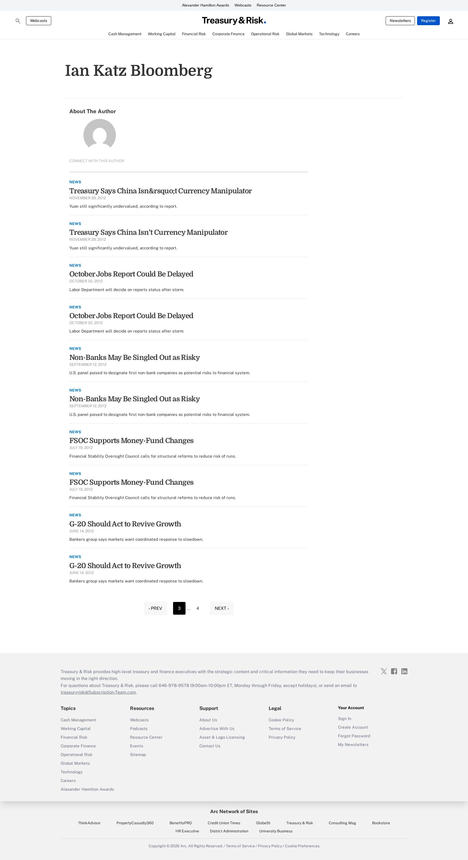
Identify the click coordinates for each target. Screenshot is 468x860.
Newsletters (400, 20)
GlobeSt (263, 823)
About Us (208, 720)
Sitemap (138, 754)
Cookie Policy (281, 720)
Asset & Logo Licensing (222, 737)
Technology (72, 772)
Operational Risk (76, 754)
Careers (68, 780)
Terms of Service (285, 728)
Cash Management (78, 720)
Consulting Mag (342, 823)
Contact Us (209, 746)
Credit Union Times (224, 823)
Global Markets (75, 763)
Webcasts (243, 5)
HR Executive (187, 831)
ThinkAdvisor (89, 823)
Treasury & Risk (299, 823)
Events (136, 746)
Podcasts (139, 728)
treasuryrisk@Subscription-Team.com (98, 692)
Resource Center (271, 5)
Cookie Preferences (302, 846)
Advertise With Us (217, 728)
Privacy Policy (282, 737)
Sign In (344, 718)
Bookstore (381, 823)
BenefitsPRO (181, 823)
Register (428, 20)
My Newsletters (353, 744)
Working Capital (76, 728)
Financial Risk (74, 737)
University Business (275, 831)
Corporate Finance (78, 746)
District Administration (229, 831)
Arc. (183, 846)
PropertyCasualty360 (135, 823)
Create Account (353, 727)
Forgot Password (354, 736)
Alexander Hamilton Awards (205, 5)
